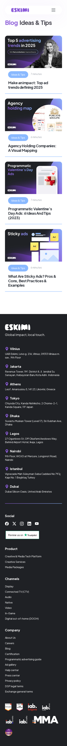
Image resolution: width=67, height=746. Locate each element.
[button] (53, 10)
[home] (20, 10)
